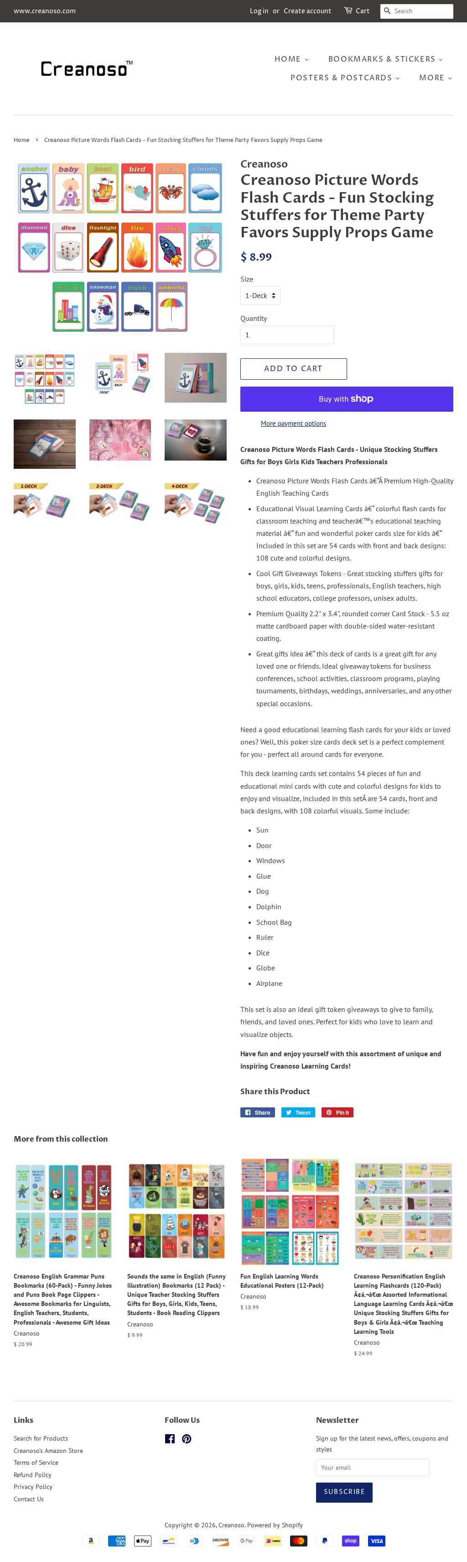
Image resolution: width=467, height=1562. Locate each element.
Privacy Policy (33, 1487)
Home (289, 59)
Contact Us (29, 1499)
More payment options (293, 423)
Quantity (253, 318)
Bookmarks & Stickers (383, 59)
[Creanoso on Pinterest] (187, 1440)
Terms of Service (36, 1462)
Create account (308, 11)
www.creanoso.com (45, 11)
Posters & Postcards (343, 78)
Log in (259, 11)
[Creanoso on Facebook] (170, 1440)
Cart (363, 11)
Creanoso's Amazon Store (48, 1451)
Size (246, 278)
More (433, 78)
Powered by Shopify (275, 1525)
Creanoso (231, 1525)
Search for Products (41, 1438)
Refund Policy (33, 1475)
